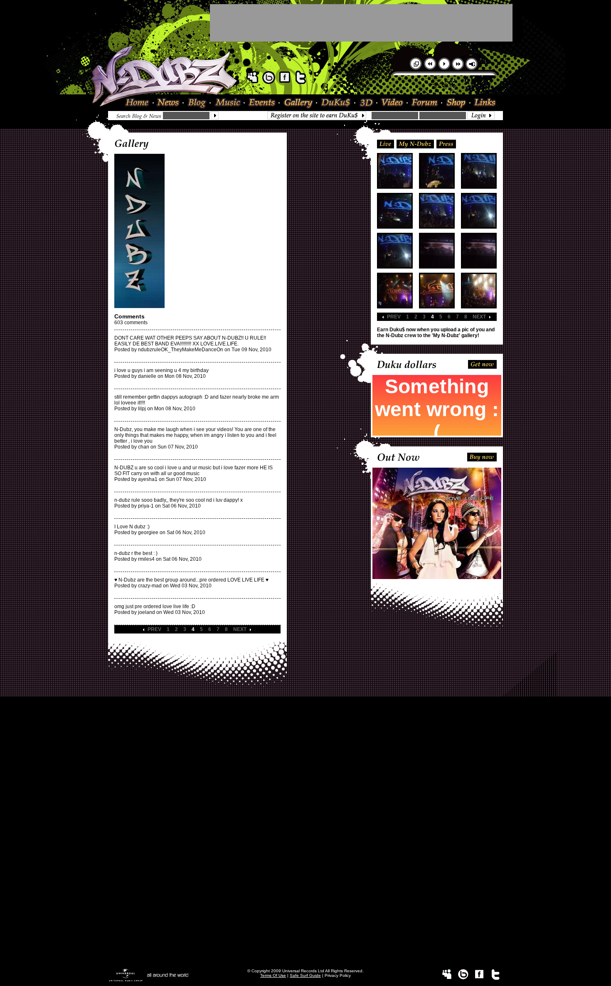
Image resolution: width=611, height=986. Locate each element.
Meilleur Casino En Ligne (305, 714)
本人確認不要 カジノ (306, 786)
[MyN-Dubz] (415, 143)
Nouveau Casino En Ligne (305, 833)
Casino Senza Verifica (305, 886)
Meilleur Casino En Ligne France (306, 816)
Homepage (139, 103)
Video (392, 103)
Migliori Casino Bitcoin (305, 903)
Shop (456, 103)
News (169, 103)
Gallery (298, 103)
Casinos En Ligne (306, 961)
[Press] (446, 143)
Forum (425, 103)
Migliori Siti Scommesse (305, 862)
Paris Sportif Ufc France (305, 773)
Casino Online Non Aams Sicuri (305, 857)
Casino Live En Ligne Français (305, 804)
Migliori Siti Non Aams (305, 915)
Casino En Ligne (306, 880)
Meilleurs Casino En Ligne (305, 828)
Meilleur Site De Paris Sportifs (305, 822)
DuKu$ (336, 103)
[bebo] (268, 82)
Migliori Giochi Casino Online (306, 755)
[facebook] (284, 82)
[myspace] (252, 82)
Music (228, 103)
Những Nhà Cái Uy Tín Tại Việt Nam (306, 798)
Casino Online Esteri (305, 950)
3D (366, 103)
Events (262, 103)
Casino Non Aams (305, 897)
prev (154, 629)
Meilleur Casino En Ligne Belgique (305, 744)
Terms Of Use (273, 975)
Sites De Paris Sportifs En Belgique (305, 738)
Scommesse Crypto (305, 845)
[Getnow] (482, 363)
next (239, 629)
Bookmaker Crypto (306, 810)
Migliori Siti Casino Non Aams (305, 921)
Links (483, 103)
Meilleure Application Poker (306, 956)
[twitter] (300, 82)
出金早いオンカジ (305, 779)
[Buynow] (482, 456)
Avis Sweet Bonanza (305, 767)
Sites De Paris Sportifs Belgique (306, 732)
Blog (197, 103)
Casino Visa (305, 761)
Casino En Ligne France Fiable (306, 932)
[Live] (385, 143)
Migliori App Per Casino (305, 874)
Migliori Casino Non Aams (305, 868)
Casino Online (305, 720)
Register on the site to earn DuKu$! (318, 115)
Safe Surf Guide (305, 975)
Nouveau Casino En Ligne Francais (305, 851)
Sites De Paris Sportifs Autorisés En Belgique (305, 726)
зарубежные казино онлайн (305, 793)
